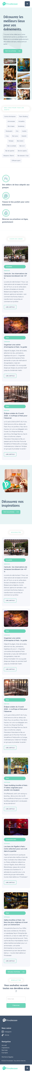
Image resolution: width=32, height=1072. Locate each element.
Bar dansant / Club (23, 155)
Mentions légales (7, 1057)
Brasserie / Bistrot (8, 155)
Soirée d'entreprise (10, 116)
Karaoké (24, 136)
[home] (10, 4)
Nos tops (5, 1050)
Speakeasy (21, 126)
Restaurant (9, 131)
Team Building (23, 116)
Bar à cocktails (11, 146)
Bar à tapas (11, 126)
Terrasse (11, 141)
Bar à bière (20, 141)
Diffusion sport (16, 160)
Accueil (4, 1045)
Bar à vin (22, 146)
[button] (27, 3)
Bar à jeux (15, 136)
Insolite (24, 131)
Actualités (21, 121)
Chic (17, 131)
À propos (5, 1052)
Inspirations (5, 1048)
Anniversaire (11, 121)
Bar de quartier (9, 151)
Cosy (7, 136)
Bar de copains (22, 151)
